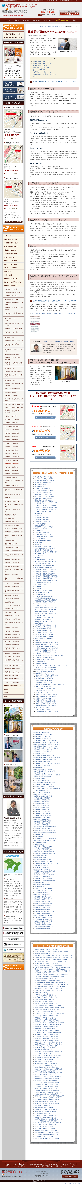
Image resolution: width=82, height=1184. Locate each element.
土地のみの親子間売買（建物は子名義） (46, 996)
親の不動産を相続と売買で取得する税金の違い (47, 788)
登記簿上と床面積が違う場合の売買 (45, 548)
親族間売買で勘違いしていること (43, 846)
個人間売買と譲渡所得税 (42, 519)
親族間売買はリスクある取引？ (42, 882)
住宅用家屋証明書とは (41, 484)
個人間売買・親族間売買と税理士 (45, 579)
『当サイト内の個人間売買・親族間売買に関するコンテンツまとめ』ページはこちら (54, 313)
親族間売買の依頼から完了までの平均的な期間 (47, 757)
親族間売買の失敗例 (39, 767)
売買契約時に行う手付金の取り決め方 (45, 650)
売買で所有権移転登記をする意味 (44, 611)
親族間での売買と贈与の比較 (43, 619)
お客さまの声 (75, 20)
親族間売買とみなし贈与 (42, 517)
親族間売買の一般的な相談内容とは (44, 755)
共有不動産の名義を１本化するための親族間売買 (48, 1051)
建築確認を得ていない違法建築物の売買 (46, 552)
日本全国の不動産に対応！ (10, 250)
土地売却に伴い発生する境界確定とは (45, 479)
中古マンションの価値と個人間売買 (45, 590)
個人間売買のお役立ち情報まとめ (12, 685)
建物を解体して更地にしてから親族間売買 (46, 1034)
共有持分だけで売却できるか (43, 534)
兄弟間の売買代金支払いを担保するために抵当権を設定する (51, 984)
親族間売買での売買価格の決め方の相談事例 (47, 1057)
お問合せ (6, 692)
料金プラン (16, 20)
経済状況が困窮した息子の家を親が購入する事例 (48, 1119)
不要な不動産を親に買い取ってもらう (44, 840)
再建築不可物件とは (40, 661)
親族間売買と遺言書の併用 (41, 794)
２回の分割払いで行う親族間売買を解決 (46, 1046)
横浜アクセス (9, 1166)
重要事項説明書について (42, 486)
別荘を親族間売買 (39, 844)
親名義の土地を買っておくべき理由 (44, 786)
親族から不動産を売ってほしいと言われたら (46, 863)
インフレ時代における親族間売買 (43, 888)
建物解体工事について (41, 603)
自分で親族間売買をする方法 (44, 680)
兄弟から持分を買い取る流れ (42, 867)
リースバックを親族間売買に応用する (45, 1011)
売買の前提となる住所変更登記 (43, 498)
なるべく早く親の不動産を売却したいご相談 (47, 1098)
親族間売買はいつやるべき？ (42, 817)
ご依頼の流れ (26, 20)
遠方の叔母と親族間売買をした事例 (45, 1128)
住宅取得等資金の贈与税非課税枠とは (45, 561)
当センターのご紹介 (9, 257)
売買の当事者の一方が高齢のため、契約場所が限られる (50, 990)
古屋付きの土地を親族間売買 (42, 848)
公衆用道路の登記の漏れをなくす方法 (45, 505)
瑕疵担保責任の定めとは (42, 532)
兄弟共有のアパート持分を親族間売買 (45, 1019)
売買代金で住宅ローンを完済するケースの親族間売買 (49, 1013)
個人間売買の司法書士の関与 (43, 540)
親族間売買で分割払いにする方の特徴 (46, 705)
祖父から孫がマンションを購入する (45, 1126)
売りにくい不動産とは (41, 529)
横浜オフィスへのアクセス (10, 260)
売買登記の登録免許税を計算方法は (45, 480)
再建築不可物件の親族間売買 (42, 928)
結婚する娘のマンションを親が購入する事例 (47, 1132)
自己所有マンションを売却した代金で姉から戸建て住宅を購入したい (53, 959)
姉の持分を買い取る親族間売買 (43, 1061)
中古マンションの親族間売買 (42, 876)
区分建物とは (39, 513)
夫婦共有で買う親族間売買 (41, 807)
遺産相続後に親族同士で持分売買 (43, 903)
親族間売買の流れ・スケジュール (43, 734)
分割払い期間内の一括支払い (42, 857)
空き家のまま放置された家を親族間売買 (46, 1080)
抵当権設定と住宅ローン (42, 615)
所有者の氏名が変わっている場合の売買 (46, 507)
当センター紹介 (37, 20)
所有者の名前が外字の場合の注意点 (45, 617)
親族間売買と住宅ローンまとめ (44, 690)
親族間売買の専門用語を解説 (42, 901)
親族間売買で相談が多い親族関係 (13, 371)
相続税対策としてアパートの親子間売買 (46, 1109)
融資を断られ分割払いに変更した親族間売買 (47, 1021)
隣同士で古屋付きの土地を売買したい (45, 953)
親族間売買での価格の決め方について (45, 627)
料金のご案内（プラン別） (10, 239)
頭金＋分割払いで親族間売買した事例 (45, 1111)
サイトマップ (7, 696)
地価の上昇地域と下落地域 (42, 563)
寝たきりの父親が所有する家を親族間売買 (46, 1015)
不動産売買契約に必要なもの (43, 582)
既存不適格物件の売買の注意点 (44, 567)
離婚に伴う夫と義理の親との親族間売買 (45, 832)
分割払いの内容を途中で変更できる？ (46, 700)
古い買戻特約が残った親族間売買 (43, 919)
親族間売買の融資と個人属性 (42, 800)
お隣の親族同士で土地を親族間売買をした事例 (48, 1005)
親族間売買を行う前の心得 (41, 732)
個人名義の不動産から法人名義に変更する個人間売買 (49, 976)
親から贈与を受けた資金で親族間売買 (45, 1124)
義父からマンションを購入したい (44, 994)
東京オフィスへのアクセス (10, 264)
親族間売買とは (38, 834)
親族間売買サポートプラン (26, 1164)
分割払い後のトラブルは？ (41, 892)
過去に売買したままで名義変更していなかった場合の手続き (51, 974)
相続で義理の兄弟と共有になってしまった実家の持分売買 (50, 961)
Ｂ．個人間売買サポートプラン (12, 246)
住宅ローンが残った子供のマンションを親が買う (48, 1092)
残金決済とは (39, 623)
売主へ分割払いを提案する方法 (44, 707)
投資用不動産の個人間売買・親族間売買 (46, 600)
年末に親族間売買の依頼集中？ (42, 905)
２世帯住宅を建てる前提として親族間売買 (46, 1036)
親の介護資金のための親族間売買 (44, 1059)
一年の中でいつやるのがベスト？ (42, 73)
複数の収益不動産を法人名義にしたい (44, 917)
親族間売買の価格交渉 (40, 778)
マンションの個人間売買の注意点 (44, 490)
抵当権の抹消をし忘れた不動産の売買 (46, 669)
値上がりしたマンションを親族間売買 (44, 830)
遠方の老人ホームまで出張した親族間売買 (46, 1067)
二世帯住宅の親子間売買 (41, 790)
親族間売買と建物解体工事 (41, 809)
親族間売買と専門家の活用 (41, 900)
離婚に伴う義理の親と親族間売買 (13, 494)
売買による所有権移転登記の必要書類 (45, 509)
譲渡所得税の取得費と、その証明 (44, 559)
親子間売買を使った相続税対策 (44, 678)
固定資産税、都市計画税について (44, 500)
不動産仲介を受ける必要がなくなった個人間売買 (48, 988)
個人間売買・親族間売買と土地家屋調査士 (46, 577)
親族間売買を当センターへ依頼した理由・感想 (47, 763)
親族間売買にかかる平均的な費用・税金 (45, 759)
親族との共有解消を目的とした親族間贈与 (46, 1038)
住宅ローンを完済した (39, 69)
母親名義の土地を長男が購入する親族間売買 (47, 1078)
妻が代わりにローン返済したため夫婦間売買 (47, 1138)
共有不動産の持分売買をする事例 (44, 1001)
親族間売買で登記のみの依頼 (42, 894)
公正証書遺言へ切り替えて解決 (43, 1053)
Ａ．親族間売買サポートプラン (12, 243)
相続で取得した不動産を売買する (44, 494)
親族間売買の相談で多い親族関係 (43, 769)
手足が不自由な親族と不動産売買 (44, 1107)
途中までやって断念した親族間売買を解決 (46, 1026)
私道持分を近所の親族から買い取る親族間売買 (48, 1040)
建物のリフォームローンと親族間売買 (44, 875)
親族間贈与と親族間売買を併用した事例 (46, 1017)
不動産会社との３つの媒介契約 (43, 657)
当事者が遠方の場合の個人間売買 (45, 671)
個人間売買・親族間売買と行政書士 (45, 573)
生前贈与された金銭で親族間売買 (43, 796)
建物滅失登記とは (40, 594)
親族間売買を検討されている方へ (12, 285)
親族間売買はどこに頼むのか (12, 296)
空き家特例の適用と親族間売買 (42, 859)
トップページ (7, 20)
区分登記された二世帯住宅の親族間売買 (46, 1063)
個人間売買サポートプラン (41, 1164)
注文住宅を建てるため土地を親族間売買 (45, 838)
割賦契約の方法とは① (41, 640)
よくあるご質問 (48, 20)
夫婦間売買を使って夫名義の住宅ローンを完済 (47, 775)
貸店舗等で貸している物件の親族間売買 (45, 826)
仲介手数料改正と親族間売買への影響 (44, 880)
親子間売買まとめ (40, 586)
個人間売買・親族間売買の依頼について (46, 580)
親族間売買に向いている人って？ (43, 738)
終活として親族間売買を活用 (43, 1074)
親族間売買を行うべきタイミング (42, 63)
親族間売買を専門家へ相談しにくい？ (44, 911)
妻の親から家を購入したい (42, 1105)
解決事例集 (47, 1166)
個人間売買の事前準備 (42, 673)
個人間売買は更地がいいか (42, 592)
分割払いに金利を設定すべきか (44, 709)
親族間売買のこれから (40, 773)
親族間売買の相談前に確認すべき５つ (44, 898)
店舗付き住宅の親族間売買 (42, 1113)
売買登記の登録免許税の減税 (43, 482)
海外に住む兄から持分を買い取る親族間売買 (47, 1103)
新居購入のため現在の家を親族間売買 (44, 853)
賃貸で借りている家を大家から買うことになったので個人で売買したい (54, 955)
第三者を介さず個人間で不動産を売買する (47, 667)
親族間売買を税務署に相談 (41, 819)
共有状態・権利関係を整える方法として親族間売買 (50, 684)
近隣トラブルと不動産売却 (42, 488)
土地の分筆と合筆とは (41, 605)
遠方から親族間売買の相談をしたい (44, 926)
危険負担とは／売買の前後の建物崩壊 (45, 609)
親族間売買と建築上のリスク (42, 828)
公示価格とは (39, 555)
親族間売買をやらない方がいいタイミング (44, 74)
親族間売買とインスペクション (42, 811)
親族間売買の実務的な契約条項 (42, 761)
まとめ (35, 76)
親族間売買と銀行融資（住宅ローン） (45, 621)
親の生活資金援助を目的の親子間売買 (44, 782)
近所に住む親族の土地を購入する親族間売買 (47, 1099)
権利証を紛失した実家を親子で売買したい (46, 963)
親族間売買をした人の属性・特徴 (43, 750)
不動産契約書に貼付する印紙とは (44, 527)
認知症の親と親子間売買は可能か (44, 634)
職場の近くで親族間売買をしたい (44, 1049)
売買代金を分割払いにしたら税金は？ (46, 703)
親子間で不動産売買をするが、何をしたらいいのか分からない (52, 986)
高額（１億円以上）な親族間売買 (43, 915)
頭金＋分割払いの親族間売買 (42, 869)
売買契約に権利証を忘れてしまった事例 (46, 1130)
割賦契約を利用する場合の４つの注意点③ (46, 644)
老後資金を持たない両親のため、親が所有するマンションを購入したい (54, 957)
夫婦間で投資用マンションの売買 (44, 1136)
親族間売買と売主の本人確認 (42, 823)
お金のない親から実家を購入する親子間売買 (47, 1082)
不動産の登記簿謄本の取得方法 (43, 628)
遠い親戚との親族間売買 (41, 825)
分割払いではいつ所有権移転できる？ (46, 702)
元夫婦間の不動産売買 (41, 992)
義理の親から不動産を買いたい (42, 865)
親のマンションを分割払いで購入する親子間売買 (48, 1069)
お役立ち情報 (54, 1166)
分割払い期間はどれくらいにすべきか (46, 698)
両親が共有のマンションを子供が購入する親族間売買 (49, 1096)
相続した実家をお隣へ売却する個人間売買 (46, 1094)
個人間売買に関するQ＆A (10, 278)
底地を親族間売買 (39, 886)
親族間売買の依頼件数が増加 (42, 909)
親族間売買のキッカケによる (41, 61)
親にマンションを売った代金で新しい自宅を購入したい (50, 969)
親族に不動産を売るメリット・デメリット (45, 746)
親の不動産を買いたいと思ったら (43, 890)
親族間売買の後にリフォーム (42, 836)
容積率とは (38, 544)
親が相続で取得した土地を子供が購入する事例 (48, 1123)
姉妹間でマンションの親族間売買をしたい (46, 1003)
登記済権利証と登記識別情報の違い (45, 598)
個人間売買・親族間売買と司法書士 (45, 571)
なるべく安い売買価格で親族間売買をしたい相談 (48, 1073)
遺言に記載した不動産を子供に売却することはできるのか (51, 665)
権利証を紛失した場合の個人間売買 (45, 638)
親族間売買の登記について (41, 855)
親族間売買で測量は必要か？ (42, 803)
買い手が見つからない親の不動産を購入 (46, 1065)
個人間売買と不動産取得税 (42, 521)
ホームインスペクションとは (43, 686)
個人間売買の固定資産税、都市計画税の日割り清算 (49, 655)
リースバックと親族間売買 (41, 780)
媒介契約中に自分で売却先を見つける (45, 659)
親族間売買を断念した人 (41, 753)
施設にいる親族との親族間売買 (42, 776)
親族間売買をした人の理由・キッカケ (44, 751)
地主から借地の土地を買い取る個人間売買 (46, 1084)
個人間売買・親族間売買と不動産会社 (45, 569)
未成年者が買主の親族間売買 (42, 798)
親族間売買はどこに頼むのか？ (42, 736)
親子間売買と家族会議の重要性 (42, 913)
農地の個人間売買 (40, 538)
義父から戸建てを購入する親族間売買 (45, 1048)
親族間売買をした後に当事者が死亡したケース (47, 765)
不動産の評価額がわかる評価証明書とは (46, 502)
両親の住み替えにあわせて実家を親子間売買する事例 (49, 1007)
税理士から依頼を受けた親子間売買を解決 (46, 1088)
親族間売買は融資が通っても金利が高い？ (45, 771)
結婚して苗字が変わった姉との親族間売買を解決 (48, 1042)
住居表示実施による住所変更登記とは (45, 613)
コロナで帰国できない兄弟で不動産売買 (46, 1121)
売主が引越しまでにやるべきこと (45, 692)
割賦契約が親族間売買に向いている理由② (46, 642)
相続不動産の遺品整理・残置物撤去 (45, 602)
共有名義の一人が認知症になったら (45, 536)
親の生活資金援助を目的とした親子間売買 (14, 399)
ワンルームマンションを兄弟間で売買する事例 (48, 1032)
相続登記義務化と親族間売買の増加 (44, 851)
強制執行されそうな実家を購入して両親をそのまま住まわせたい (52, 967)
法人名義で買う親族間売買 (41, 805)
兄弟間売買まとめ (40, 588)
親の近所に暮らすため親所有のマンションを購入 (48, 1055)
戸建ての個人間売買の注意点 (43, 492)
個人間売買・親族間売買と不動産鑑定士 (46, 575)
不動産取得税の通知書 (40, 842)
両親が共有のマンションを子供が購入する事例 (48, 1024)
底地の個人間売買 (40, 525)
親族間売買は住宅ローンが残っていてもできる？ (47, 748)
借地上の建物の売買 (40, 523)
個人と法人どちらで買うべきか (42, 896)
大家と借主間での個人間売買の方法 (45, 646)
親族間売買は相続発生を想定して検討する (45, 740)
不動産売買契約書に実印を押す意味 (45, 565)
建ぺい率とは (39, 542)
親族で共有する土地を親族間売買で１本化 (46, 1117)
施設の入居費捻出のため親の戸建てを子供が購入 (48, 1044)
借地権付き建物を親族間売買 (42, 884)
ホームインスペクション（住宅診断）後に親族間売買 (49, 1023)
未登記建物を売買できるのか (43, 546)
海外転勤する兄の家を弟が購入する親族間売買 (48, 1086)
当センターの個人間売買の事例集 (12, 282)
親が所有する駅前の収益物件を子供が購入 (46, 998)
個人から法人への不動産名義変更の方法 (47, 675)
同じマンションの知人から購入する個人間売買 (48, 1076)
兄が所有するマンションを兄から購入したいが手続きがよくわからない (54, 951)
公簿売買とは (39, 653)
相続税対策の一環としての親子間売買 (45, 978)
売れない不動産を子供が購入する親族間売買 (47, 1090)
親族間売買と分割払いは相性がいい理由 (47, 711)
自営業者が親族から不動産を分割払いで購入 (47, 1134)
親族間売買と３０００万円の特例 (44, 632)
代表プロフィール (71, 1164)
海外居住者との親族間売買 (41, 873)
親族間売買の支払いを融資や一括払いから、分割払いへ (50, 982)
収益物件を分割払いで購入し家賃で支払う (47, 694)
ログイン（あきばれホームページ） (72, 1183)
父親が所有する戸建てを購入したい (45, 999)
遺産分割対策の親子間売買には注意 (44, 784)
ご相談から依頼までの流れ (10, 253)
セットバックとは (40, 515)
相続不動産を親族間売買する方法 (43, 861)
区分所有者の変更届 (40, 554)
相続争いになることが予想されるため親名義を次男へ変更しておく (53, 971)
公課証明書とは (39, 504)
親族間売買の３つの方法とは (44, 682)
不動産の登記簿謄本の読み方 (43, 630)
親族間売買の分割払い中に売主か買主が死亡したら (48, 744)
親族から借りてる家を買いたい (42, 907)
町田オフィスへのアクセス (10, 267)
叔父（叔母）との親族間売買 (42, 792)
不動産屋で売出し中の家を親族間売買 (44, 871)
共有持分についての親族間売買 (44, 677)
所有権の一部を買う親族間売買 (42, 815)
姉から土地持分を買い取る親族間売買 (45, 1101)
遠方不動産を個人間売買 (42, 584)
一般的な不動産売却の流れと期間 (44, 596)
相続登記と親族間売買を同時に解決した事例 (47, 1009)
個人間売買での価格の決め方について (45, 625)
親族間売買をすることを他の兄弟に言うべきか (14, 308)
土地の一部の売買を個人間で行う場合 (45, 652)
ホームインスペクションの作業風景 (45, 688)
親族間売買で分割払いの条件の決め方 (46, 696)
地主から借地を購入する (42, 663)
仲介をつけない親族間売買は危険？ (44, 850)
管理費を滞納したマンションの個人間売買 (46, 648)
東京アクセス (16, 1166)
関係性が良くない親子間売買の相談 (45, 1028)
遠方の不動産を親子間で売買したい (45, 973)
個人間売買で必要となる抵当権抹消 (44, 496)
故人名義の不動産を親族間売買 (42, 821)
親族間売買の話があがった (40, 65)
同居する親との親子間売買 (41, 801)
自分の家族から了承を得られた (41, 67)
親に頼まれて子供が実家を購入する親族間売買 (48, 1030)
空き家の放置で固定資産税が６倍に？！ (46, 607)
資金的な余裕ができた (39, 71)
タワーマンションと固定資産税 (43, 511)
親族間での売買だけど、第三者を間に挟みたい (48, 980)
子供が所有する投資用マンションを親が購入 (47, 949)
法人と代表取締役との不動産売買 (44, 636)
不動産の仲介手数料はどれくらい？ (45, 477)
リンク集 (6, 689)
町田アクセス (24, 1166)
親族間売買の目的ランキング (42, 923)
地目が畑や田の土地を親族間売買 (43, 921)
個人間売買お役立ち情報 (62, 20)
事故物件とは (39, 530)
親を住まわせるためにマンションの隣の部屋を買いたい (50, 965)
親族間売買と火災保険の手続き (42, 813)
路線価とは (38, 557)
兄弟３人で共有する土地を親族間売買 (45, 1071)
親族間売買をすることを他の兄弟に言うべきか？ (47, 742)
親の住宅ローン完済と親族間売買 (43, 878)
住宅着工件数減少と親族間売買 (42, 925)
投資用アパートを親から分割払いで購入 (46, 1115)
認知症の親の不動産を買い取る (43, 550)
